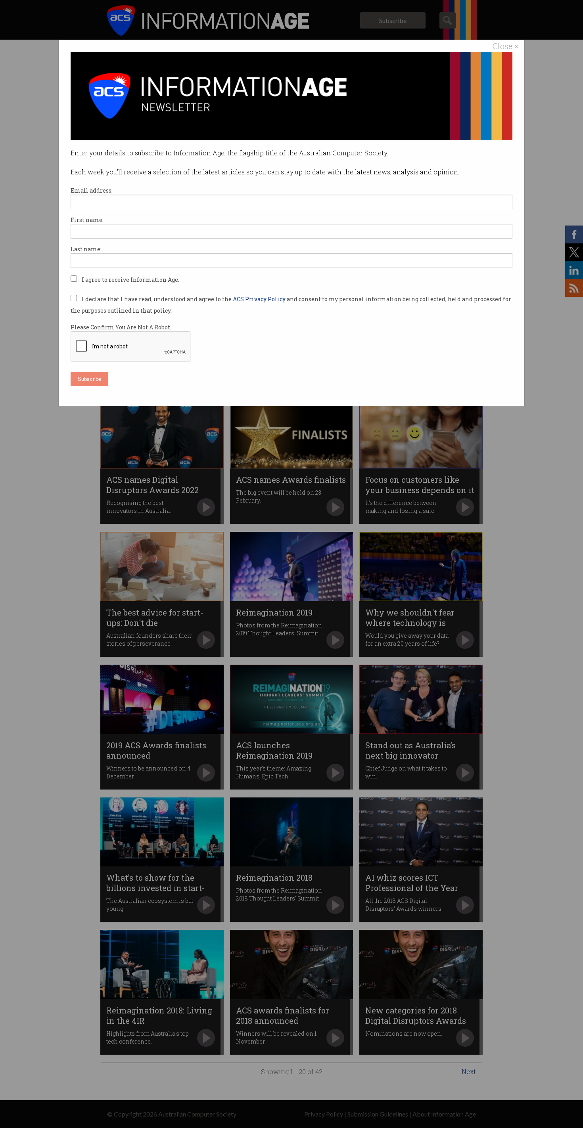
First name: (87, 220)
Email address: (92, 190)
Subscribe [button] (89, 378)
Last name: (86, 249)
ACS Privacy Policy (260, 299)
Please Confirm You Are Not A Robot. (121, 327)
